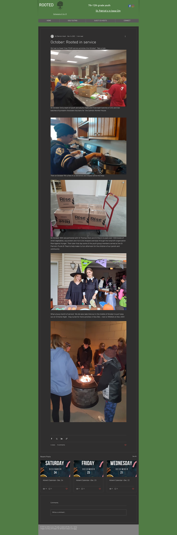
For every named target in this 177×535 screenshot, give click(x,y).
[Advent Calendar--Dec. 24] (55, 468)
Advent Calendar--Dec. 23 (86, 480)
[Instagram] (133, 6)
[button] (60, 14)
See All (134, 456)
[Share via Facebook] (52, 439)
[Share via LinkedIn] (62, 439)
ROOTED (46, 5)
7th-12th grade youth (99, 5)
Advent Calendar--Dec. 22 (119, 480)
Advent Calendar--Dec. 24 (53, 480)
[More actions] (125, 36)
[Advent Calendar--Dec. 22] (122, 468)
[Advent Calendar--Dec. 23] (88, 468)
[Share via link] (67, 439)
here (75, 529)
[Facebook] (129, 6)
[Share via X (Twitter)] (57, 439)
